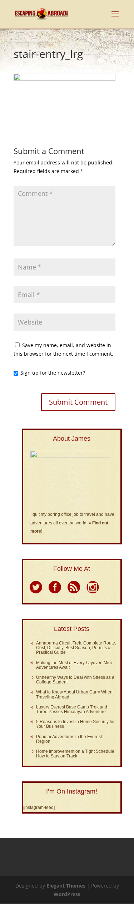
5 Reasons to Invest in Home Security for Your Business (75, 724)
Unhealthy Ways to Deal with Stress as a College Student (75, 680)
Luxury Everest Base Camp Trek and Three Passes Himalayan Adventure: (71, 709)
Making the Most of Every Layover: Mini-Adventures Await (74, 665)
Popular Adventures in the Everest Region (69, 739)
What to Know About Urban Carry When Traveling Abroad (74, 694)
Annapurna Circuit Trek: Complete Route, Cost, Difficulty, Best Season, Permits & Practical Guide (76, 648)
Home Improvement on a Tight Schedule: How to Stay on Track (75, 754)
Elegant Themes (65, 885)
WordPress (67, 894)
